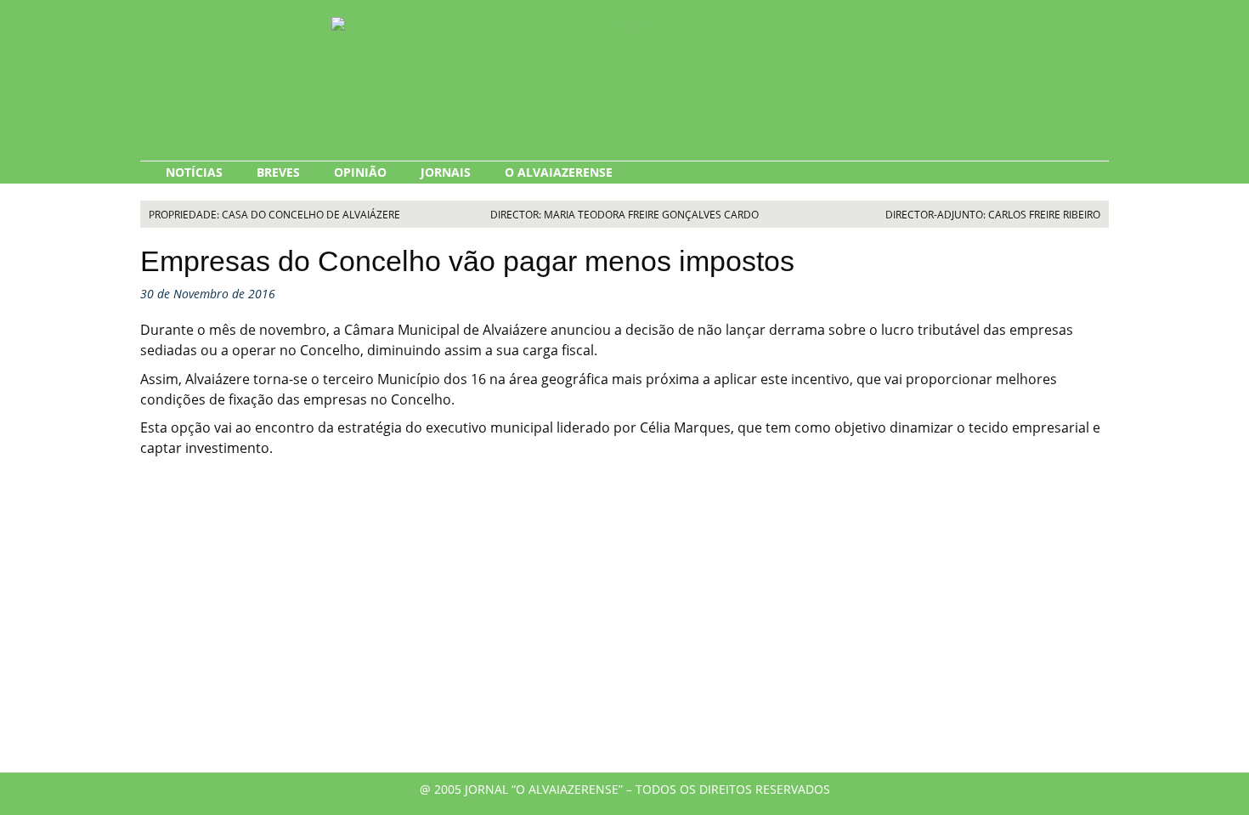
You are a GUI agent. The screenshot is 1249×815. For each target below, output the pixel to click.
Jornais (446, 172)
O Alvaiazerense (559, 172)
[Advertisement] (624, 628)
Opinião (360, 172)
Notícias (194, 172)
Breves (278, 172)
